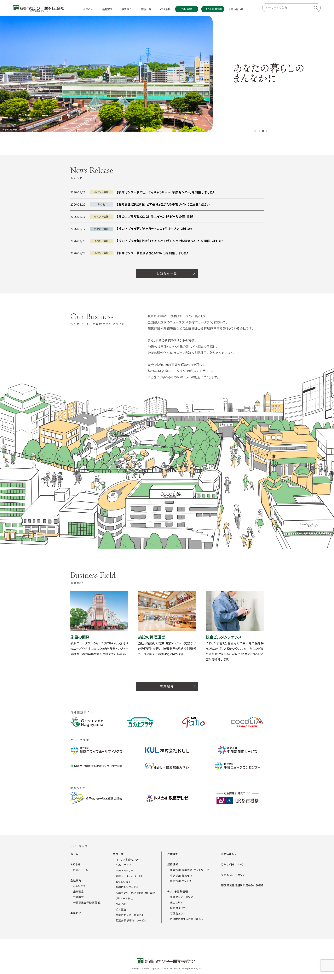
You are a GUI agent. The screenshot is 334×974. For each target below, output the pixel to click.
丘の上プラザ (123, 865)
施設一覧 (118, 854)
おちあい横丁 (123, 882)
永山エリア (176, 902)
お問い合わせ (229, 854)
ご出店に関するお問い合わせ (187, 919)
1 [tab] (254, 131)
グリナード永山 (124, 898)
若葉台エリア (177, 913)
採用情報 (172, 864)
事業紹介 (75, 913)
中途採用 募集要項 (181, 875)
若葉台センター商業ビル (130, 915)
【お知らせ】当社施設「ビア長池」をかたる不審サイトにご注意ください (163, 204)
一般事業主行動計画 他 (87, 902)
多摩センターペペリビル (130, 876)
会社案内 (75, 880)
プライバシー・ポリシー (234, 875)
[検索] (315, 7)
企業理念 (78, 891)
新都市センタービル (127, 887)
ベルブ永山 (122, 904)
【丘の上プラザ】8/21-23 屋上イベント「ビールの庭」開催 (155, 216)
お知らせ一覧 (81, 870)
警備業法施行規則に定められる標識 (242, 885)
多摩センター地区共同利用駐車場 (135, 893)
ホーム (74, 854)
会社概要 (78, 897)
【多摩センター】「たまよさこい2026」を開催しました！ (152, 253)
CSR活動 (172, 854)
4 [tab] (267, 131)
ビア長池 (121, 909)
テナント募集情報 (177, 891)
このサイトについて (232, 864)
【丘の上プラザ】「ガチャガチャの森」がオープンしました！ (154, 228)
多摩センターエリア (181, 897)
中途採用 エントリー (182, 881)
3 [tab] (263, 131)
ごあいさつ (79, 886)
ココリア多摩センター (128, 860)
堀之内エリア (177, 908)
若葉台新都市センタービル (131, 920)
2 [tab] (259, 131)
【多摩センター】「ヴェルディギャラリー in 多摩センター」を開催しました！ (165, 192)
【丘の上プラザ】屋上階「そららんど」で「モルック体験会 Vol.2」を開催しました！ (170, 240)
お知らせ (75, 864)
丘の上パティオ (124, 871)
